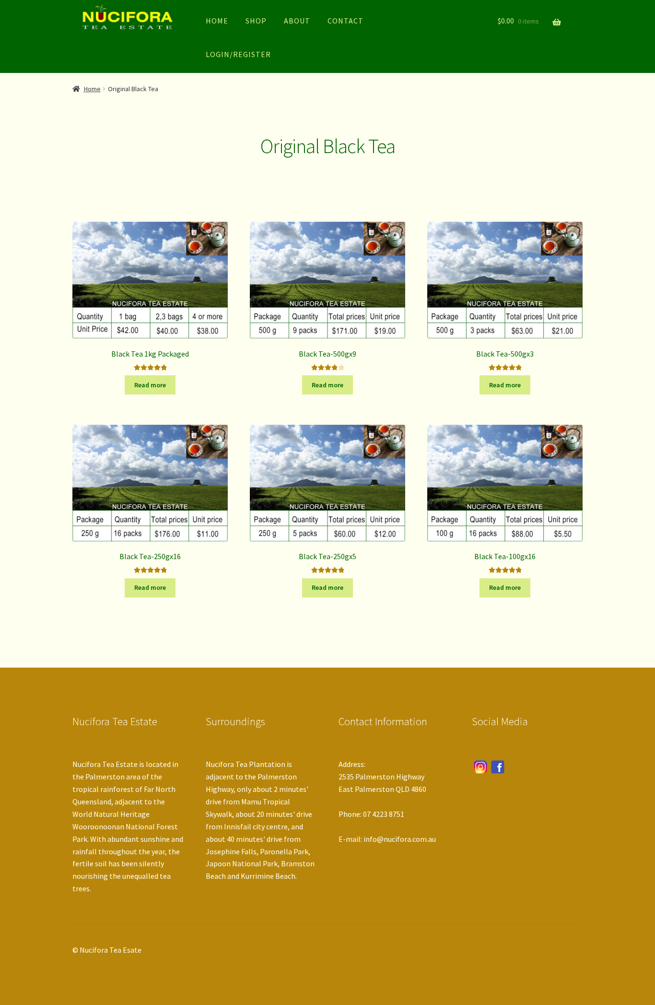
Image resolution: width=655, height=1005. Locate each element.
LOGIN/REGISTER (238, 54)
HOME (217, 20)
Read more (150, 385)
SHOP (256, 20)
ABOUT (297, 20)
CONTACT (345, 20)
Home (92, 88)
